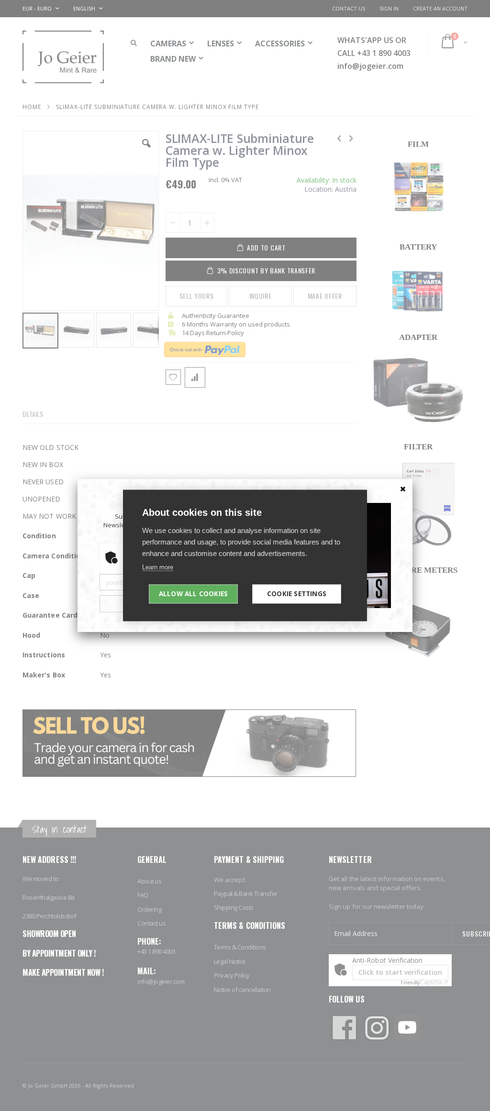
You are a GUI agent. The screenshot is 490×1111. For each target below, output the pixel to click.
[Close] (403, 488)
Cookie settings (296, 593)
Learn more (157, 567)
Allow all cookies (193, 593)
